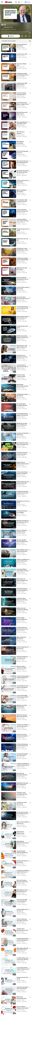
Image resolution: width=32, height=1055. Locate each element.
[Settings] (22, 2)
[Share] (25, 36)
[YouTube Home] (8, 2)
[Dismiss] (29, 40)
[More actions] (29, 36)
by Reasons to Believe (8, 27)
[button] (16, 13)
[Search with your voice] (18, 2)
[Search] (16, 2)
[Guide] (2, 2)
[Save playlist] (22, 36)
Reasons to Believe (21, 47)
